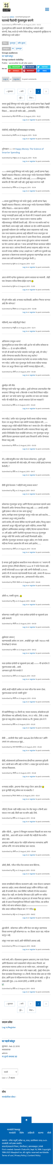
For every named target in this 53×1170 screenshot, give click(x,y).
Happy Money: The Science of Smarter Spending (23, 151)
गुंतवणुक (13, 43)
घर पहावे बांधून (7, 56)
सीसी (49, 1133)
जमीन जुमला (21, 43)
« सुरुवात (9, 91)
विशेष (22, 1133)
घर (13, 48)
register (16, 79)
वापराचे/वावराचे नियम (10, 1146)
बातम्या (40, 1133)
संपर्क (41, 1146)
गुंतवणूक (19, 48)
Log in (5, 79)
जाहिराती (31, 1133)
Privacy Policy (21, 1155)
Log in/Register (9, 1027)
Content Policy (34, 1155)
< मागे (21, 91)
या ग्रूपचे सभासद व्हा (9, 1056)
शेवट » (31, 97)
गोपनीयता (23, 1146)
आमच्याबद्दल (33, 1146)
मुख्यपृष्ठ (12, 17)
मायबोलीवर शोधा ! (9, 1097)
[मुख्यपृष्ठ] (6, 6)
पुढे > (21, 97)
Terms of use (7, 1155)
